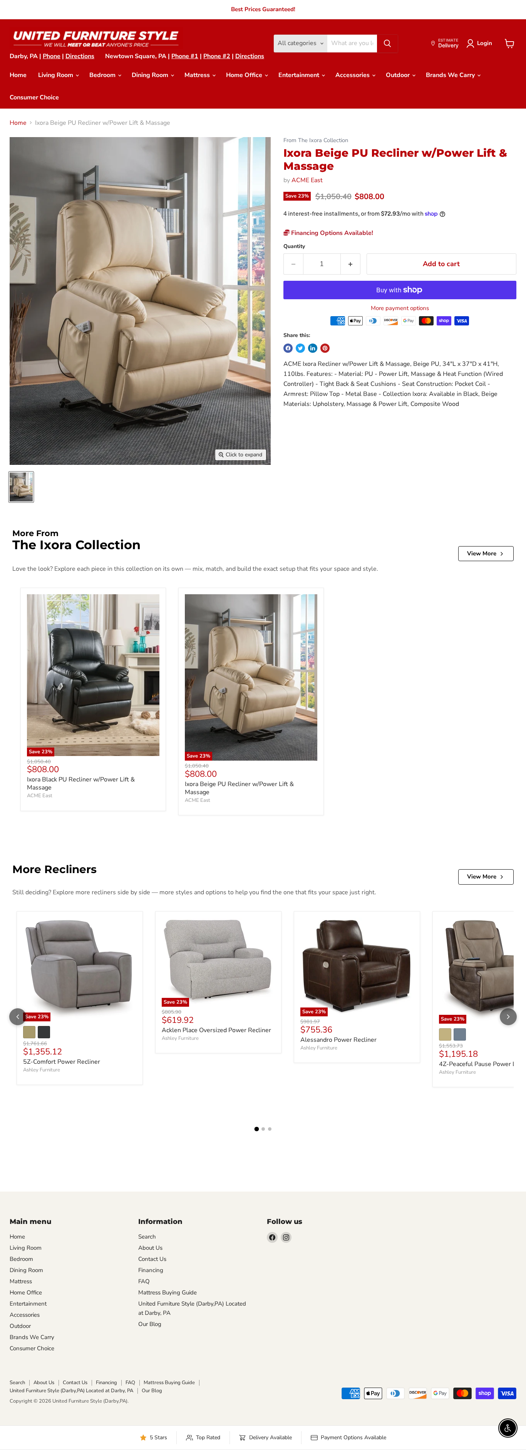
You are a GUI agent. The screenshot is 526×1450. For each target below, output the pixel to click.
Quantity (294, 246)
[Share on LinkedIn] (312, 348)
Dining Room (151, 75)
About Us (150, 1248)
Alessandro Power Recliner (338, 1040)
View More (481, 553)
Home (18, 75)
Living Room (56, 75)
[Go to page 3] (269, 1129)
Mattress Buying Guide (167, 1292)
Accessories (353, 75)
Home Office (245, 75)
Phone (51, 56)
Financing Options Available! (331, 233)
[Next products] (508, 1016)
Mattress (197, 75)
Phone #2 (216, 56)
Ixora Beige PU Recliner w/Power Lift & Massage (239, 788)
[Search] (387, 43)
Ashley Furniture (41, 1069)
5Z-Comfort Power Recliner (61, 1062)
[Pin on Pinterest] (325, 348)
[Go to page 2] (263, 1129)
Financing (150, 1270)
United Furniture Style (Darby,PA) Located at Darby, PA (71, 1390)
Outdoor (398, 75)
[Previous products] (17, 1016)
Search (147, 1236)
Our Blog (149, 1324)
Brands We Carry (451, 75)
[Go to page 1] (256, 1129)
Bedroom (103, 75)
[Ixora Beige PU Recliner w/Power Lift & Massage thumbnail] (21, 487)
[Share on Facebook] (288, 348)
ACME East (307, 180)
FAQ (144, 1281)
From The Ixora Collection (315, 140)
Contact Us (152, 1259)
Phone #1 (184, 56)
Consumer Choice (34, 97)
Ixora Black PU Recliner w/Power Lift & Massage (81, 783)
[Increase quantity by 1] (350, 264)
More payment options (400, 308)
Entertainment (299, 75)
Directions (79, 56)
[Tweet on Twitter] (300, 348)
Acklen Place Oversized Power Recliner (216, 1030)
